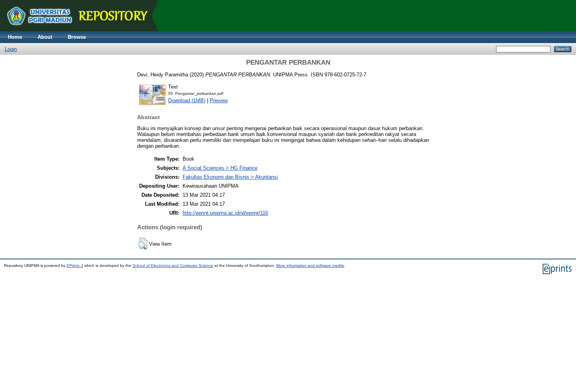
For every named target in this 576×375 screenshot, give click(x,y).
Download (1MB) (186, 100)
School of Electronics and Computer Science (172, 265)
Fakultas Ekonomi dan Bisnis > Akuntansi (230, 177)
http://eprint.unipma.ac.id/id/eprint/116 (225, 213)
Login (11, 49)
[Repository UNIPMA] (82, 30)
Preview (219, 100)
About (45, 37)
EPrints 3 (75, 265)
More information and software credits (310, 265)
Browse (77, 37)
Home (15, 37)
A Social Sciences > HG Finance (220, 168)
